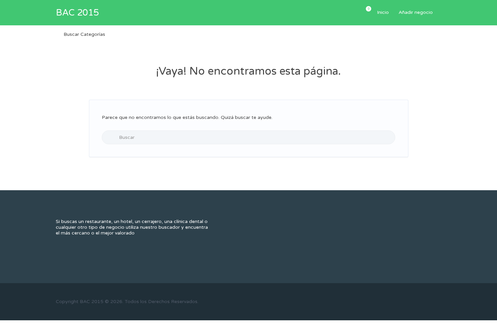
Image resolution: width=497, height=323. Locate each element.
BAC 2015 (77, 12)
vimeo (438, 301)
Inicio (383, 12)
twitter (404, 301)
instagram (427, 301)
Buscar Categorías (84, 34)
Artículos (368, 8)
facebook (393, 301)
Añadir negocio (416, 12)
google (415, 301)
